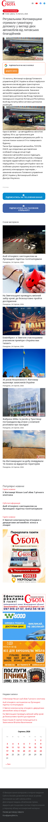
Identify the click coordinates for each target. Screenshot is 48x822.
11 (13, 747)
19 (18, 751)
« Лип (8, 764)
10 (7, 747)
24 (7, 754)
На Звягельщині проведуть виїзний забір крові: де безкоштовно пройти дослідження (22, 298)
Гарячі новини (9, 489)
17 (7, 751)
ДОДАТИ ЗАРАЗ (11, 71)
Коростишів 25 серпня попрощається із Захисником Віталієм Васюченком (20, 721)
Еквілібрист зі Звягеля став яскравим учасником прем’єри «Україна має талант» (23, 340)
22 (35, 751)
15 (35, 747)
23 (41, 751)
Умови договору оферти (13, 812)
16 (41, 747)
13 (24, 747)
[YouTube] (36, 3)
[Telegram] (44, 3)
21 (30, 751)
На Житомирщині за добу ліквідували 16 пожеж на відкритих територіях (23, 462)
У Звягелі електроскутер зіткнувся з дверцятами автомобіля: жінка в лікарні (22, 522)
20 (24, 751)
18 (13, 751)
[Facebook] (40, 3)
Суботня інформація (11, 503)
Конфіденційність (10, 815)
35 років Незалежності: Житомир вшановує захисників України (20, 381)
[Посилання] (8, 3)
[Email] (32, 3)
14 (30, 747)
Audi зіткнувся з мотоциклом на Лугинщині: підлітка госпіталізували (22, 257)
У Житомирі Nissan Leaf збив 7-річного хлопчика (23, 493)
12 (18, 747)
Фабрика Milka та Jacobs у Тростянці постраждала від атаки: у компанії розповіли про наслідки (22, 421)
